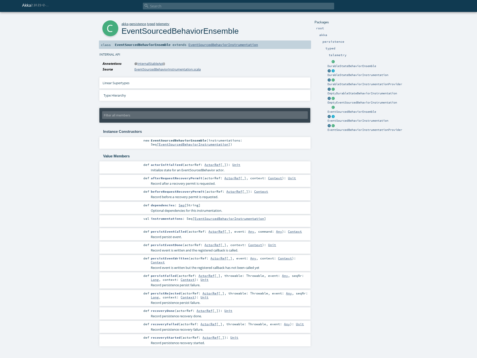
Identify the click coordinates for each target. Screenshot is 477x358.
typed (151, 24)
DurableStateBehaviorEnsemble (351, 66)
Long (155, 280)
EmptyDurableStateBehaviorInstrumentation (362, 93)
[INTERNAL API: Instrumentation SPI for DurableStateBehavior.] (333, 71)
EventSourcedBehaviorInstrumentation (357, 120)
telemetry (162, 24)
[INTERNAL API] (333, 62)
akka (124, 24)
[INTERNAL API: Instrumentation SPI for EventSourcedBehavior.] (333, 117)
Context (275, 178)
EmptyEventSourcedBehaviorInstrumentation (362, 102)
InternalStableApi (150, 63)
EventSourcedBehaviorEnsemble (351, 111)
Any (251, 231)
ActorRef (212, 165)
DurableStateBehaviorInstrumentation (357, 75)
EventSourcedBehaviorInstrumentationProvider (364, 130)
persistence (137, 24)
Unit (236, 165)
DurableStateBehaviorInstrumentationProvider (364, 84)
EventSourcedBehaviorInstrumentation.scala (167, 69)
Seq (182, 205)
